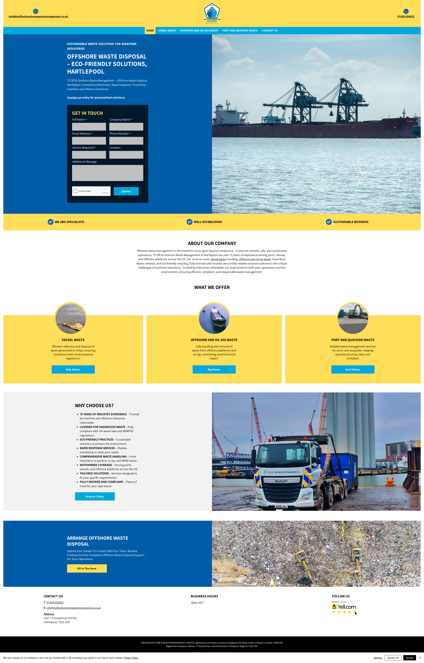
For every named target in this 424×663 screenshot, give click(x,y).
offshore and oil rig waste (255, 259)
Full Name (78, 119)
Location (115, 147)
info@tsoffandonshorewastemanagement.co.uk (74, 607)
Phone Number (119, 133)
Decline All (393, 657)
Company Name (120, 119)
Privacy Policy (131, 657)
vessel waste (218, 259)
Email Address (81, 133)
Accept (409, 657)
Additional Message (84, 161)
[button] (87, 568)
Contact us (74, 97)
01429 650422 (55, 602)
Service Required (82, 147)
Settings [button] (378, 657)
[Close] (420, 657)
